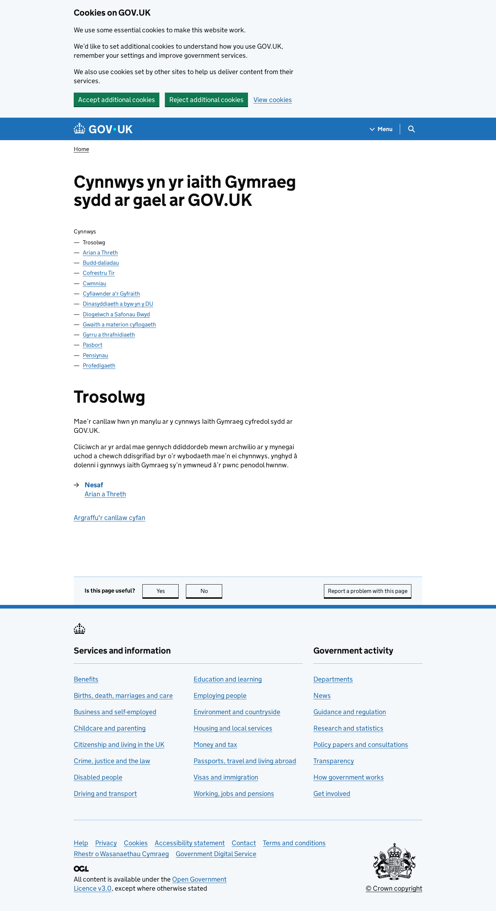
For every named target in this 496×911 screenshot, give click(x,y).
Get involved (331, 793)
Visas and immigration (226, 777)
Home (81, 149)
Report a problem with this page (367, 590)
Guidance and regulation (349, 712)
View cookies (272, 99)
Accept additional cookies (116, 99)
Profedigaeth (99, 365)
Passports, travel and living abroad (245, 761)
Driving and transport (105, 793)
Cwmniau (94, 283)
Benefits (86, 679)
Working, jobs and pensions (234, 793)
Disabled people (98, 777)
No (211, 590)
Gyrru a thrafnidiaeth (109, 334)
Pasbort (92, 344)
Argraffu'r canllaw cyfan (109, 517)
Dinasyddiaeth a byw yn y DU (118, 303)
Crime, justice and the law (112, 761)
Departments (333, 679)
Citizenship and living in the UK (119, 744)
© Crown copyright (394, 888)
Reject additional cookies (206, 99)
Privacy (106, 843)
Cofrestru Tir (99, 272)
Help (81, 843)
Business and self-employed (115, 712)
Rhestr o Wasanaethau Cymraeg (121, 854)
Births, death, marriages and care (123, 695)
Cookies (136, 843)
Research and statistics (348, 728)
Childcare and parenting (110, 728)
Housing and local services (233, 728)
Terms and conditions (294, 843)
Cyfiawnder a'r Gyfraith (111, 293)
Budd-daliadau (101, 262)
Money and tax (215, 744)
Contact (244, 843)
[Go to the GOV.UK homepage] (103, 129)
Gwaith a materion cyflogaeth (119, 324)
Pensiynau (95, 355)
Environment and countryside (237, 712)
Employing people (220, 695)
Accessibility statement (190, 843)
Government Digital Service (216, 854)
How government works (348, 777)
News (322, 695)
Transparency (333, 761)
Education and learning (228, 679)
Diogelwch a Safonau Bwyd (116, 314)
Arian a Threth (100, 252)
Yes (167, 590)
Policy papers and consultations (360, 744)
